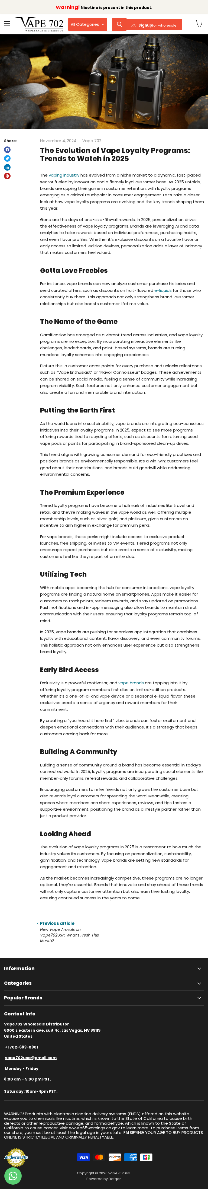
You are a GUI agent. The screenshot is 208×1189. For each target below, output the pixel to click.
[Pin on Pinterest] (7, 176)
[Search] (119, 24)
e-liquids (163, 290)
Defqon (115, 1178)
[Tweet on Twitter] (7, 158)
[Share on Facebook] (7, 149)
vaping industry (64, 175)
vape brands (131, 683)
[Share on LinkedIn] (7, 167)
